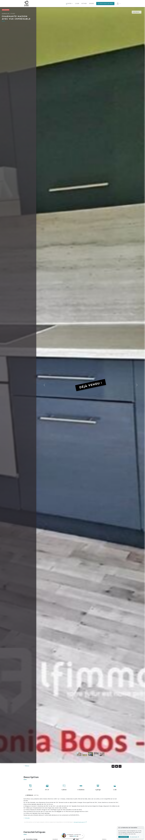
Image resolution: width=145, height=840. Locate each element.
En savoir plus (133, 837)
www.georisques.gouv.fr (79, 822)
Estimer (84, 3)
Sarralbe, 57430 (8, 14)
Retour (27, 765)
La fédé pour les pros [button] (105, 3)
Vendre (91, 3)
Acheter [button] (68, 3)
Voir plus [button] (27, 818)
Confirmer (123, 837)
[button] (113, 766)
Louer (77, 3)
